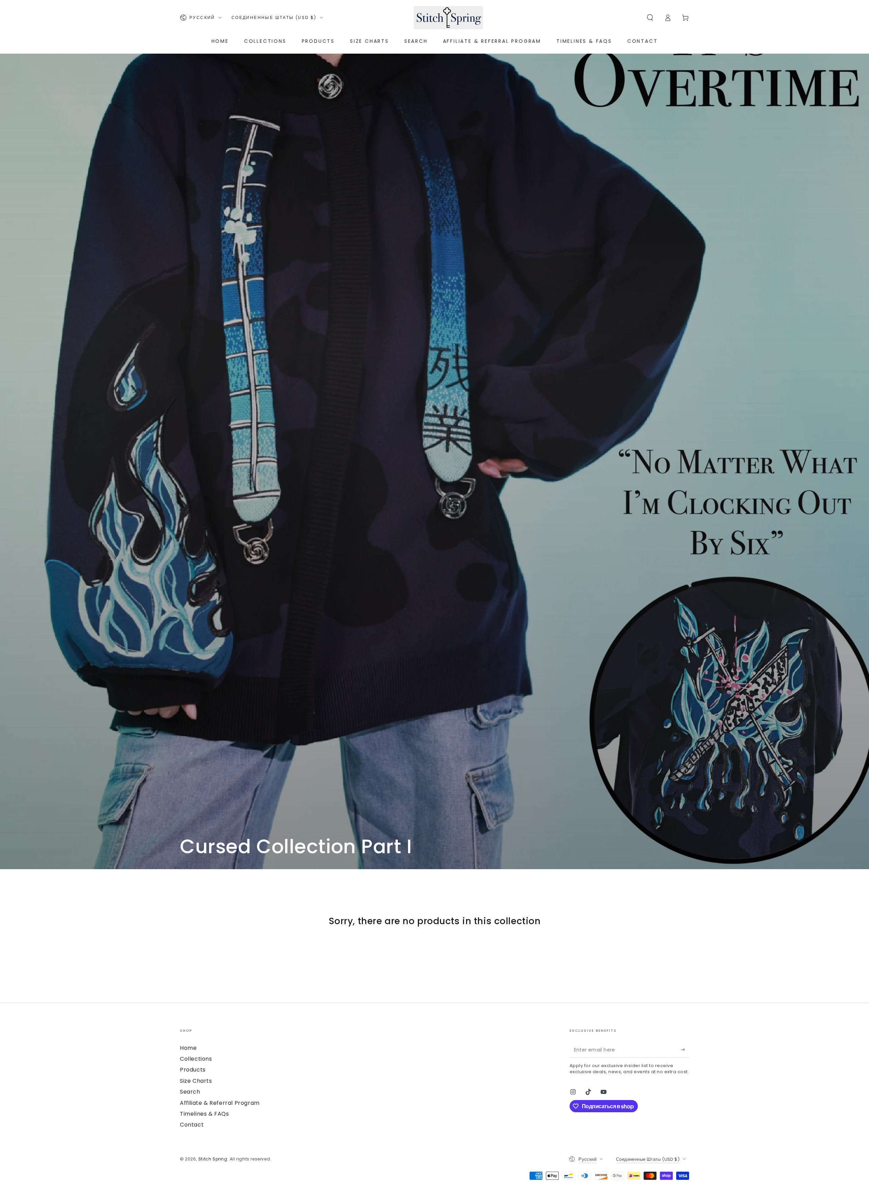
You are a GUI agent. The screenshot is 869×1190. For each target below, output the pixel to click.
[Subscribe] (685, 1049)
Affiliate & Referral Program (220, 1103)
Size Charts (196, 1081)
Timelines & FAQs (204, 1114)
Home (188, 1048)
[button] (650, 17)
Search (190, 1092)
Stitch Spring (212, 1159)
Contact (192, 1125)
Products (193, 1070)
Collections (196, 1059)
